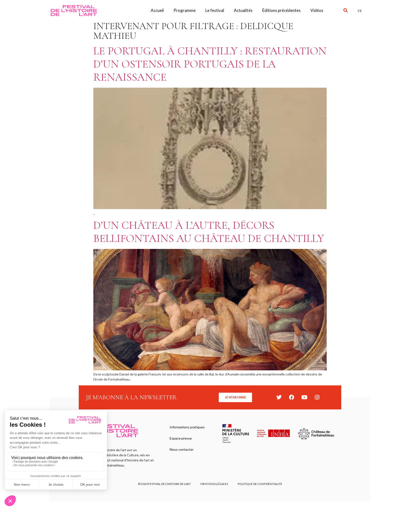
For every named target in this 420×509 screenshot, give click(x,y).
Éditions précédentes (281, 10)
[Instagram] (317, 397)
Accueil (157, 10)
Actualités (243, 10)
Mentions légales (214, 484)
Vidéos (316, 10)
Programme (185, 10)
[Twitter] (279, 397)
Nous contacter (181, 449)
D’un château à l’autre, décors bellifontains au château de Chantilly (208, 232)
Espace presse (181, 438)
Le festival (214, 10)
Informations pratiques (187, 427)
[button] (345, 11)
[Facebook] (291, 397)
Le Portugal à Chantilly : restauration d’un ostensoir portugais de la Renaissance (209, 64)
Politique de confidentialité (260, 484)
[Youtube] (304, 397)
